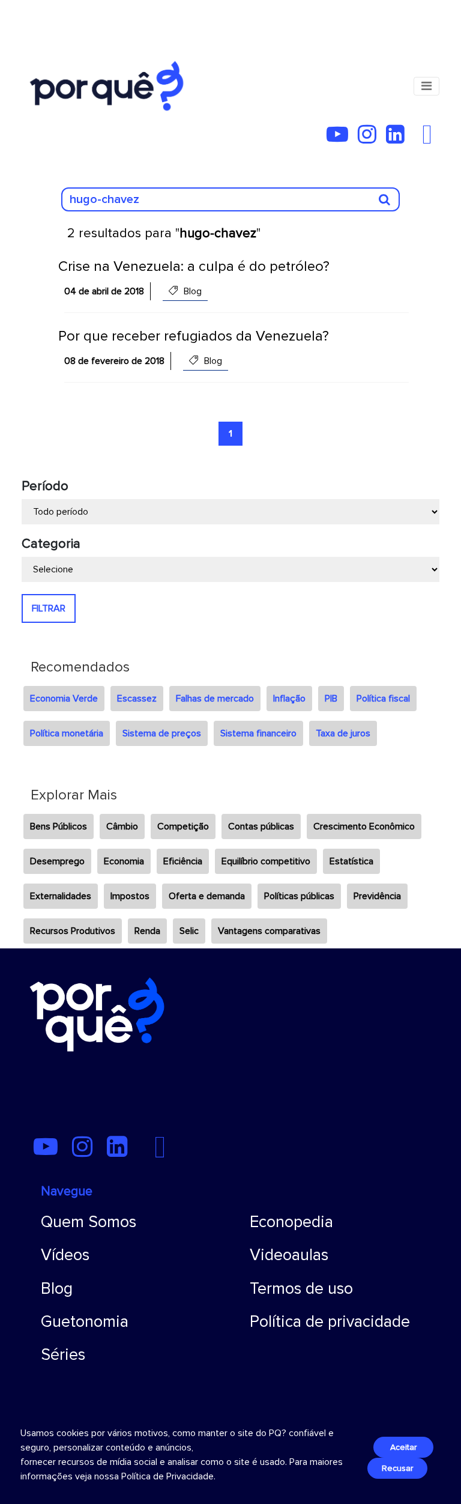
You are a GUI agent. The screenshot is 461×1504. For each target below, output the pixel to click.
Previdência (377, 896)
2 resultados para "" (164, 233)
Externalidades (60, 896)
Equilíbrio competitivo (265, 861)
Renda (147, 931)
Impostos (129, 896)
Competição (183, 826)
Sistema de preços (161, 733)
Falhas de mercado (215, 699)
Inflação (289, 699)
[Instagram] (371, 139)
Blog (57, 1289)
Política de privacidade (330, 1322)
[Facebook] (430, 139)
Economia (124, 861)
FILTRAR (48, 608)
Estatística (351, 861)
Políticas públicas (299, 896)
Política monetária (66, 733)
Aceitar (403, 1447)
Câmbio (122, 826)
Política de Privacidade (167, 1476)
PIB (331, 699)
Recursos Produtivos (72, 931)
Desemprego (57, 861)
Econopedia (291, 1222)
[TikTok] (417, 139)
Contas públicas (261, 826)
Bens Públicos (58, 826)
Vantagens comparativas (269, 931)
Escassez (137, 699)
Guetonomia (84, 1322)
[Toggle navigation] (426, 86)
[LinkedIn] (399, 139)
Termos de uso (301, 1289)
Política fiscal (383, 699)
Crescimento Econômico (364, 826)
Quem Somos (88, 1222)
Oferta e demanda (207, 896)
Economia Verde (64, 699)
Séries (63, 1355)
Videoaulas (289, 1255)
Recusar (397, 1468)
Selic (189, 931)
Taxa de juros (343, 733)
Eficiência (182, 861)
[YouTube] (341, 139)
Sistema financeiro (258, 733)
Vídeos (65, 1255)
